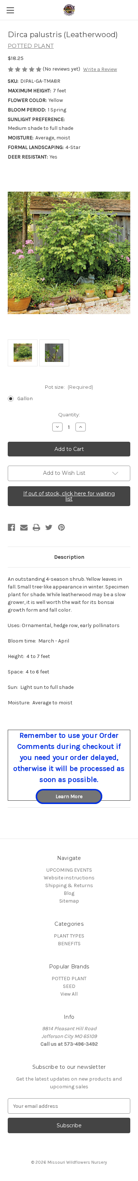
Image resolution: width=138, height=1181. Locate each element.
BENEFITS (69, 943)
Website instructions (69, 878)
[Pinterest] (61, 527)
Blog (69, 893)
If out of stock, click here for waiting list (69, 496)
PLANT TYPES (69, 936)
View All (69, 994)
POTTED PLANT (69, 978)
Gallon (25, 398)
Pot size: (69, 387)
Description (69, 557)
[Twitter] (49, 527)
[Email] (24, 527)
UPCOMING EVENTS (69, 870)
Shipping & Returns (69, 885)
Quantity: (69, 414)
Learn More (69, 796)
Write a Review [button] (100, 69)
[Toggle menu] (10, 10)
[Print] (36, 527)
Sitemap (69, 901)
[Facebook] (11, 527)
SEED (69, 986)
